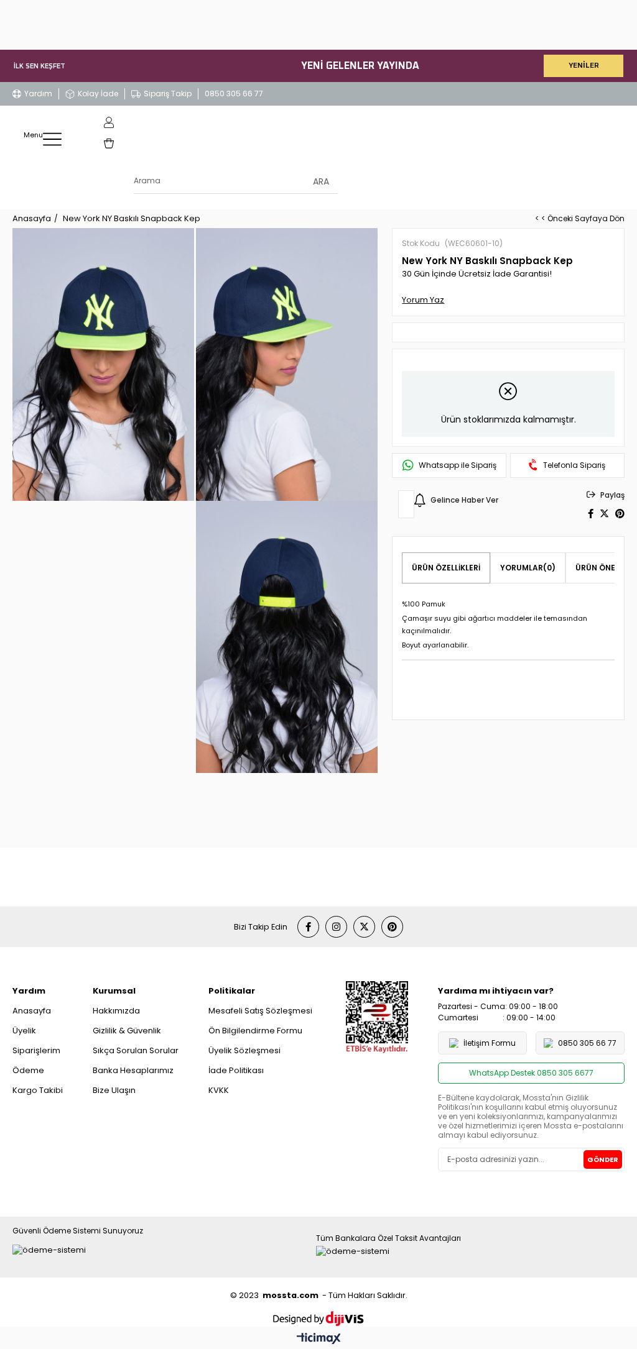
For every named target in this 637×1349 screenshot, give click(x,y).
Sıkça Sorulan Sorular (136, 1050)
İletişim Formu (489, 1043)
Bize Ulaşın (114, 1090)
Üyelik (24, 1030)
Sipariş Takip (168, 93)
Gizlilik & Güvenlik (127, 1030)
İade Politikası (236, 1070)
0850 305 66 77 (234, 93)
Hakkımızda (116, 1011)
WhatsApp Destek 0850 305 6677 (531, 1073)
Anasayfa (31, 1011)
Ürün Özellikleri (446, 567)
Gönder (602, 1159)
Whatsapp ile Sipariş (457, 465)
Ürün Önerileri (606, 567)
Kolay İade (98, 93)
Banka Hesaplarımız (133, 1070)
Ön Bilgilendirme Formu (255, 1030)
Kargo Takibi (37, 1090)
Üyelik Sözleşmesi (244, 1050)
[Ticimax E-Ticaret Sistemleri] (319, 1339)
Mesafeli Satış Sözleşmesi (260, 1011)
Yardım (38, 93)
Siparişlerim (36, 1050)
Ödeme (28, 1070)
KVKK (218, 1090)
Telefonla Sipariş (574, 465)
